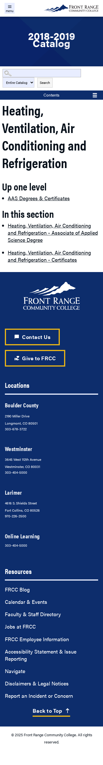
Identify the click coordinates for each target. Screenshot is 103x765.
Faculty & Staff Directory (33, 614)
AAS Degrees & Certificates (39, 198)
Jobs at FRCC (20, 626)
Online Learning (22, 536)
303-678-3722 (16, 428)
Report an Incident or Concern (39, 695)
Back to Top (51, 710)
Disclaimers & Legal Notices (37, 683)
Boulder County (21, 405)
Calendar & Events (26, 601)
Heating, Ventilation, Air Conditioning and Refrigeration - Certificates (49, 256)
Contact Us (32, 336)
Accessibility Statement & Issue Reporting (40, 655)
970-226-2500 (15, 516)
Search (45, 82)
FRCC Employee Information (37, 639)
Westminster (18, 449)
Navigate (15, 671)
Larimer (13, 492)
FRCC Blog (17, 589)
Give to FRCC (35, 358)
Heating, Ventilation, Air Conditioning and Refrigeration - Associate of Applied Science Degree (53, 232)
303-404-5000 (16, 472)
